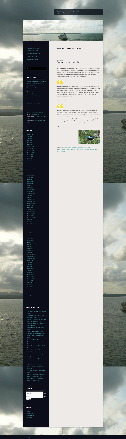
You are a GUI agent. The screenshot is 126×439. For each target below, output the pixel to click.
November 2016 (30, 256)
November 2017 (30, 236)
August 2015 (30, 280)
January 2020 (30, 199)
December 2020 (30, 189)
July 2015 (29, 282)
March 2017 (30, 248)
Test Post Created (31, 85)
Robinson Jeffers (93, 149)
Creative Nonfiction (75, 147)
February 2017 (30, 250)
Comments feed (30, 415)
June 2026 (29, 138)
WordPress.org (30, 417)
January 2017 (30, 252)
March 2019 (30, 207)
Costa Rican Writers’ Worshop (34, 376)
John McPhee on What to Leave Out (35, 351)
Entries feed (30, 413)
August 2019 (30, 205)
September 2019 (31, 203)
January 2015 (30, 295)
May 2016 (29, 266)
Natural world (73, 149)
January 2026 (30, 148)
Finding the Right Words (68, 62)
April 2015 (29, 288)
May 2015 (29, 286)
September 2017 (31, 240)
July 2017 (29, 242)
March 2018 (30, 228)
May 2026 (29, 140)
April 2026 (29, 142)
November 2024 (30, 162)
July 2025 (29, 158)
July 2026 (29, 136)
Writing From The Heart (69, 11)
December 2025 (30, 150)
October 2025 (30, 154)
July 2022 (29, 179)
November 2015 (30, 274)
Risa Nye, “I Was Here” (32, 356)
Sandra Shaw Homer (32, 108)
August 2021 (30, 185)
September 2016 (31, 258)
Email (44, 396)
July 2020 (29, 195)
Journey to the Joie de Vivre (33, 53)
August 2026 (30, 134)
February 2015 (30, 293)
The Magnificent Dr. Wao (32, 59)
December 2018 (30, 211)
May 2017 (29, 246)
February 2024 (30, 167)
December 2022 (30, 175)
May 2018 (29, 223)
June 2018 (29, 221)
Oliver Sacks (86, 149)
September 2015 (31, 278)
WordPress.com (56, 437)
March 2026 (30, 144)
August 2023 (30, 171)
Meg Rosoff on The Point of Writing (35, 353)
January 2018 (30, 232)
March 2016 (30, 268)
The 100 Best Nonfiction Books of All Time (36, 319)
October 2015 (30, 276)
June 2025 (29, 160)
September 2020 (31, 193)
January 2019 (30, 209)
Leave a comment (61, 151)
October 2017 (30, 238)
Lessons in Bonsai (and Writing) (34, 349)
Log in (28, 411)
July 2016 (29, 262)
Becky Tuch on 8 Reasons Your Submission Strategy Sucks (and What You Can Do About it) (36, 323)
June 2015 (29, 284)
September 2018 (31, 217)
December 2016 (30, 254)
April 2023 (29, 173)
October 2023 (30, 169)
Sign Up (28, 399)
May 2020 (29, 197)
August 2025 (30, 156)
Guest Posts (87, 147)
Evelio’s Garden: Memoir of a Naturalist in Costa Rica (33, 49)
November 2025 (30, 152)
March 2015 (30, 290)
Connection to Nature (66, 147)
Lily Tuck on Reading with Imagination (35, 374)
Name (44, 393)
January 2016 (30, 270)
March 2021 (30, 187)
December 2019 (30, 201)
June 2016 (29, 264)
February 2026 (30, 146)
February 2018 (30, 230)
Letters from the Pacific (32, 56)
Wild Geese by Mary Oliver (33, 380)
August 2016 (30, 260)
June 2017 (29, 244)
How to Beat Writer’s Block (33, 339)
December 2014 (30, 297)
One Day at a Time (35, 114)
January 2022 (30, 181)
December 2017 (30, 234)
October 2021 (30, 183)
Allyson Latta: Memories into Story (35, 364)
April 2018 (29, 225)
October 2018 (30, 215)
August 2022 (30, 177)
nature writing (80, 149)
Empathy (82, 147)
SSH (28, 112)
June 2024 (29, 165)
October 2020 (30, 191)
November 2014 (30, 299)
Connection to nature (65, 149)
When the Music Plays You (37, 112)
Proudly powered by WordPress (33, 437)
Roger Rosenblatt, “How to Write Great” (36, 362)
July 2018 (29, 219)
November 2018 (30, 213)
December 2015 (30, 272)
